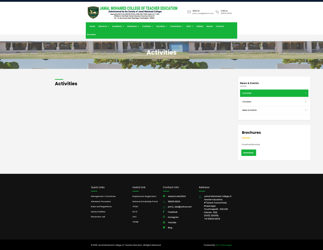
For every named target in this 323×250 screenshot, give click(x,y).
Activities (246, 93)
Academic (117, 26)
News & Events (249, 110)
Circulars (246, 101)
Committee (175, 26)
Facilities (146, 26)
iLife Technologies (223, 245)
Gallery (199, 26)
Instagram (173, 217)
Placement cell (98, 216)
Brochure (91, 34)
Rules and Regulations (101, 206)
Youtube (172, 222)
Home (92, 26)
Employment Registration (144, 196)
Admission (132, 26)
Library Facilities (98, 211)
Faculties (160, 26)
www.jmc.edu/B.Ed (177, 196)
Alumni (209, 26)
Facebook (172, 212)
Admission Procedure (101, 201)
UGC (134, 216)
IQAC (188, 26)
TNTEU (135, 206)
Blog (170, 227)
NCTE (134, 211)
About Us (102, 26)
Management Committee (103, 196)
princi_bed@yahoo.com (203, 13)
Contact (220, 26)
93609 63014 (226, 13)
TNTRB (135, 222)
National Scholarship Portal (145, 201)
